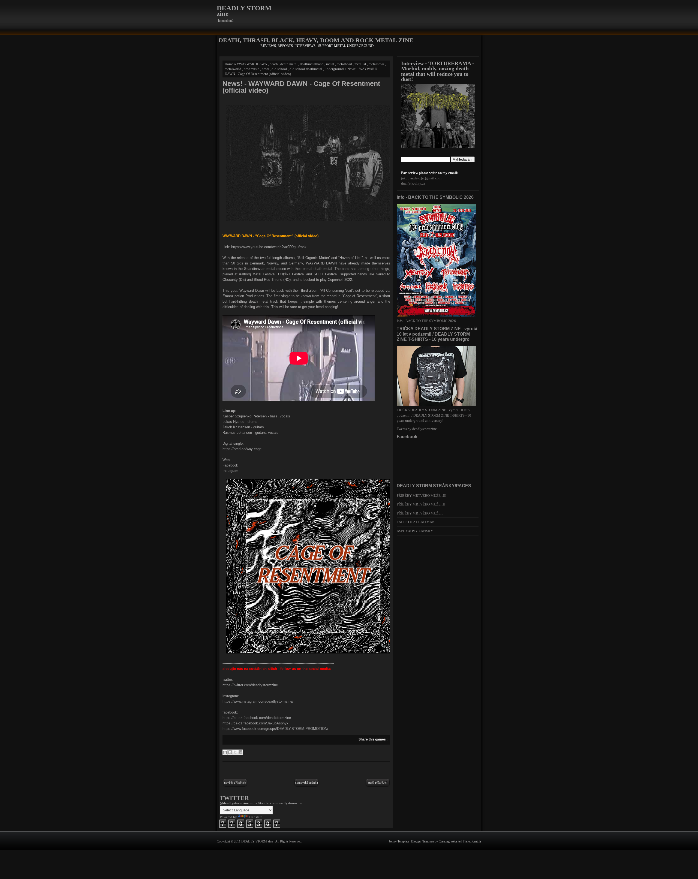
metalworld (233, 69)
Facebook (230, 465)
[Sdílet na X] (235, 752)
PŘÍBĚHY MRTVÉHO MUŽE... (420, 513)
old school (279, 69)
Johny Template (399, 841)
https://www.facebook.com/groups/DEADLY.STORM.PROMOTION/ (275, 729)
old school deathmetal (306, 69)
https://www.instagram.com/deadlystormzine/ (257, 701)
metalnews (376, 64)
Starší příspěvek (377, 782)
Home (229, 64)
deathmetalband (312, 64)
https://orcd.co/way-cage (241, 449)
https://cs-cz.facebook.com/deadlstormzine (256, 718)
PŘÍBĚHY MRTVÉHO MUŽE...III (421, 495)
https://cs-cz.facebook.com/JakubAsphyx (255, 723)
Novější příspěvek (235, 782)
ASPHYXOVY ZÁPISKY (415, 531)
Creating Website (450, 841)
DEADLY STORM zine (244, 10)
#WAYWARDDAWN (252, 64)
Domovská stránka (306, 782)
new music (251, 69)
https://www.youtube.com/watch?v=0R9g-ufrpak (268, 247)
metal (330, 64)
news (265, 69)
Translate (255, 817)
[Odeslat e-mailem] (225, 752)
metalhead (344, 64)
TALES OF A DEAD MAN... (417, 522)
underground (334, 69)
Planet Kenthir (472, 841)
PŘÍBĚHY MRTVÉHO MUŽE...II (421, 504)
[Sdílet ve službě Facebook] (240, 752)
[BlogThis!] (230, 752)
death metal (288, 64)
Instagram (230, 471)
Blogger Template (423, 841)
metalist (360, 64)
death (274, 64)
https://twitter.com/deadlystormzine (250, 685)
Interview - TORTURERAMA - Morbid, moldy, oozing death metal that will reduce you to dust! (437, 71)
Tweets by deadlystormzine (417, 429)
